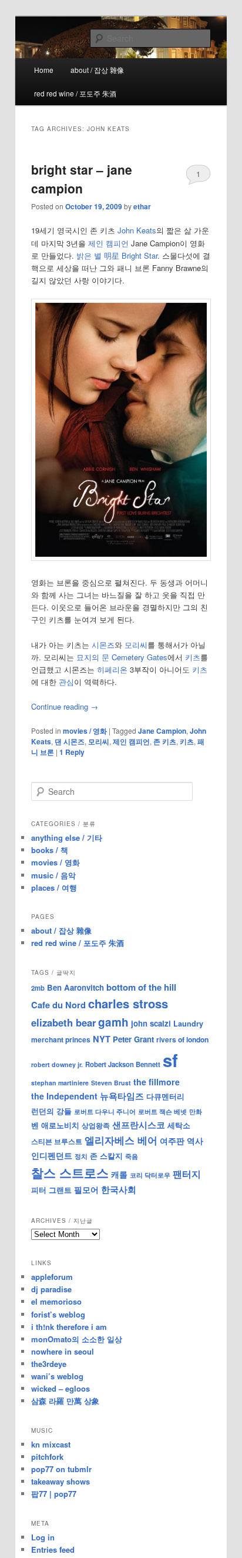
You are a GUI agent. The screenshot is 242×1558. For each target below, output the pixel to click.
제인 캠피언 (108, 243)
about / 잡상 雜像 (97, 70)
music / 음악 (53, 875)
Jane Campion (162, 730)
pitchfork (47, 1456)
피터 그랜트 (51, 1189)
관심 (66, 681)
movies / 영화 (85, 730)
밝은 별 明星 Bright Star (116, 255)
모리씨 (136, 644)
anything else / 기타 (66, 837)
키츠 (192, 657)
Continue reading (64, 706)
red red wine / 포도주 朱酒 (75, 93)
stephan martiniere (60, 1082)
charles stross (128, 1003)
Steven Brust (111, 1082)
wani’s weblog (57, 1376)
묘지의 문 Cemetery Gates (121, 657)
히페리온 (112, 669)
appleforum (52, 1276)
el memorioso (56, 1301)
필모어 (86, 1189)
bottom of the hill (141, 987)
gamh (113, 1022)
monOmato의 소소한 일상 (76, 1339)
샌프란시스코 (138, 1124)
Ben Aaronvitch (75, 987)
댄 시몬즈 (70, 741)
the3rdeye (48, 1363)
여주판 (172, 1140)
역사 (195, 1140)
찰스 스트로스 (70, 1172)
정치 (81, 1156)
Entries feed (53, 1549)
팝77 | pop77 (53, 1493)
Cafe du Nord (58, 1004)
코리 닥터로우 (150, 1174)
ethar (142, 206)
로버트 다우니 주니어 (105, 1111)
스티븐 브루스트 (56, 1141)
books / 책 (49, 849)
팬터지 (187, 1174)
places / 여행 (54, 887)
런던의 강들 (51, 1110)
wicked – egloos (60, 1388)
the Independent (64, 1096)
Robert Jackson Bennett (122, 1064)
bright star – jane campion (81, 179)
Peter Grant (133, 1039)
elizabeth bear (63, 1022)
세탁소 (178, 1125)
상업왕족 (96, 1125)
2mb (38, 987)
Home (43, 70)
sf (170, 1060)
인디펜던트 (51, 1155)
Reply (72, 752)
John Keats (136, 230)
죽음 (131, 1156)
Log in (43, 1537)
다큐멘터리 (165, 1096)
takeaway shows (60, 1481)
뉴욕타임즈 (122, 1095)
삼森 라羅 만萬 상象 (65, 1400)
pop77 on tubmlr (61, 1469)
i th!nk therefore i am (69, 1326)
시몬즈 (103, 644)
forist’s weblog (58, 1314)
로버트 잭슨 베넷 (162, 1111)
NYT (101, 1038)
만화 (195, 1111)
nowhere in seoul (62, 1351)
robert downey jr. (57, 1064)
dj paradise (51, 1289)
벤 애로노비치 (55, 1125)
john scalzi (151, 1023)
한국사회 (118, 1189)
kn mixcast (50, 1444)
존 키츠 (164, 741)
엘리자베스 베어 (121, 1140)
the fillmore (156, 1082)
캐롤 (119, 1174)
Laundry (188, 1023)
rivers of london (182, 1039)
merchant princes (60, 1039)
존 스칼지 (106, 1155)
